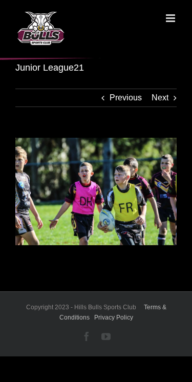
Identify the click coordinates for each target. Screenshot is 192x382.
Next (160, 97)
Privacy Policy (113, 317)
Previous (126, 97)
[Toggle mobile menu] (171, 18)
